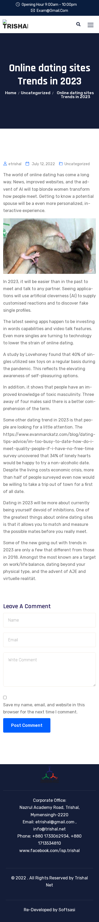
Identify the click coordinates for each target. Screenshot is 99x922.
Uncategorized (35, 92)
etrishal (14, 164)
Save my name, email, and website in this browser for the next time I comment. (44, 708)
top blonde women (50, 189)
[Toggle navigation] (91, 25)
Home (10, 92)
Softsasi (67, 909)
